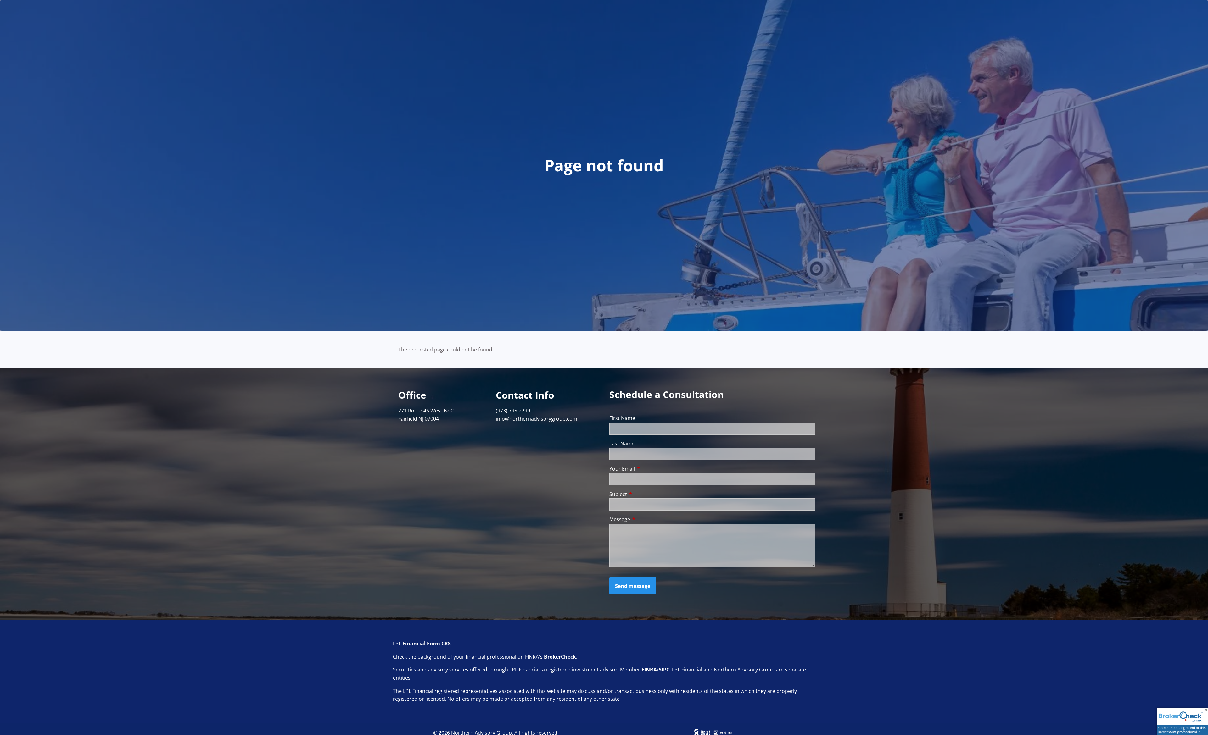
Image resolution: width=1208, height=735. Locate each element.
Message (645, 519)
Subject (643, 494)
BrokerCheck (560, 656)
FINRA (649, 669)
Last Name (622, 443)
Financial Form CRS (426, 643)
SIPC (664, 669)
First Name (622, 418)
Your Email (647, 468)
